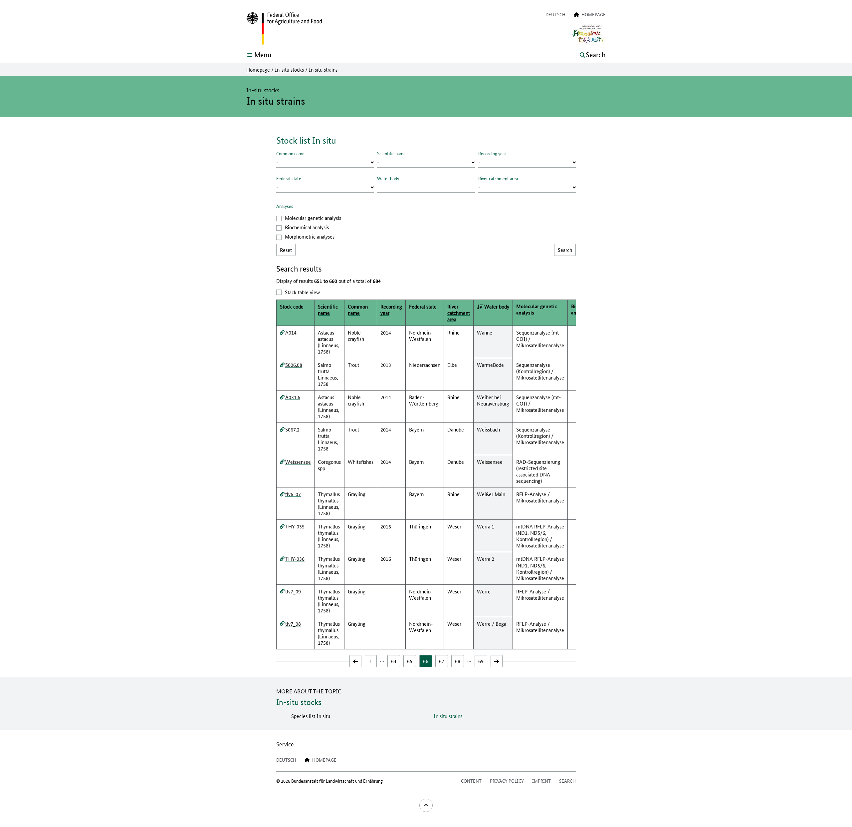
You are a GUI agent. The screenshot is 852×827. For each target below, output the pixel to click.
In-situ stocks (289, 70)
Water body (388, 178)
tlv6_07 (293, 493)
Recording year (492, 153)
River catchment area (498, 178)
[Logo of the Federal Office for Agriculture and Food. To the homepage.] (284, 28)
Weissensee (298, 461)
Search (567, 780)
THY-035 (295, 526)
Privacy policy (507, 780)
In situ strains (448, 715)
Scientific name (391, 153)
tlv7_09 (293, 591)
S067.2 (292, 429)
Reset (286, 249)
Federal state (288, 178)
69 (481, 660)
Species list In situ (310, 715)
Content (471, 780)
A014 (291, 332)
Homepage (258, 70)
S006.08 (293, 364)
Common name (290, 153)
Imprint (541, 780)
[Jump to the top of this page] (426, 805)
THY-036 (295, 558)
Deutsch (555, 14)
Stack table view (302, 292)
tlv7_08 (293, 623)
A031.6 (292, 397)
